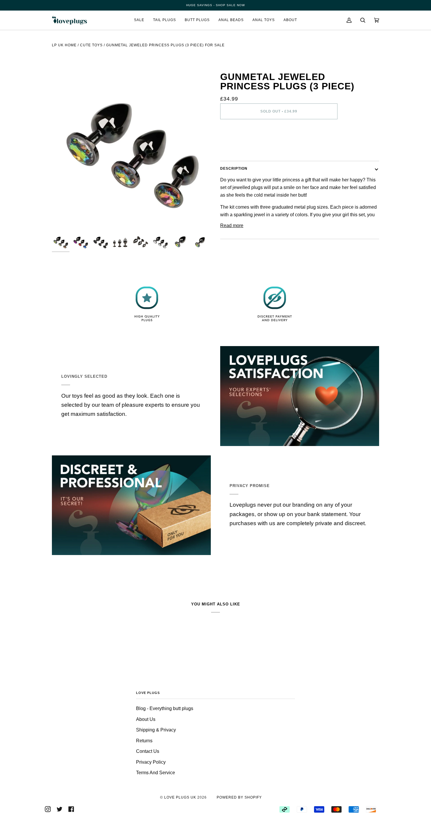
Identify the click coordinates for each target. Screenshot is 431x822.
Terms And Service (155, 772)
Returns (144, 740)
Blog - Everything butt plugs (164, 708)
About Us (145, 719)
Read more (231, 225)
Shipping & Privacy (156, 729)
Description (233, 168)
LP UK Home (64, 45)
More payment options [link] (243, 147)
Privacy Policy (151, 762)
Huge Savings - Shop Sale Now (215, 5)
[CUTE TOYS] (91, 54)
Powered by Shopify (239, 797)
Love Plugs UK (180, 797)
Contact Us (147, 751)
